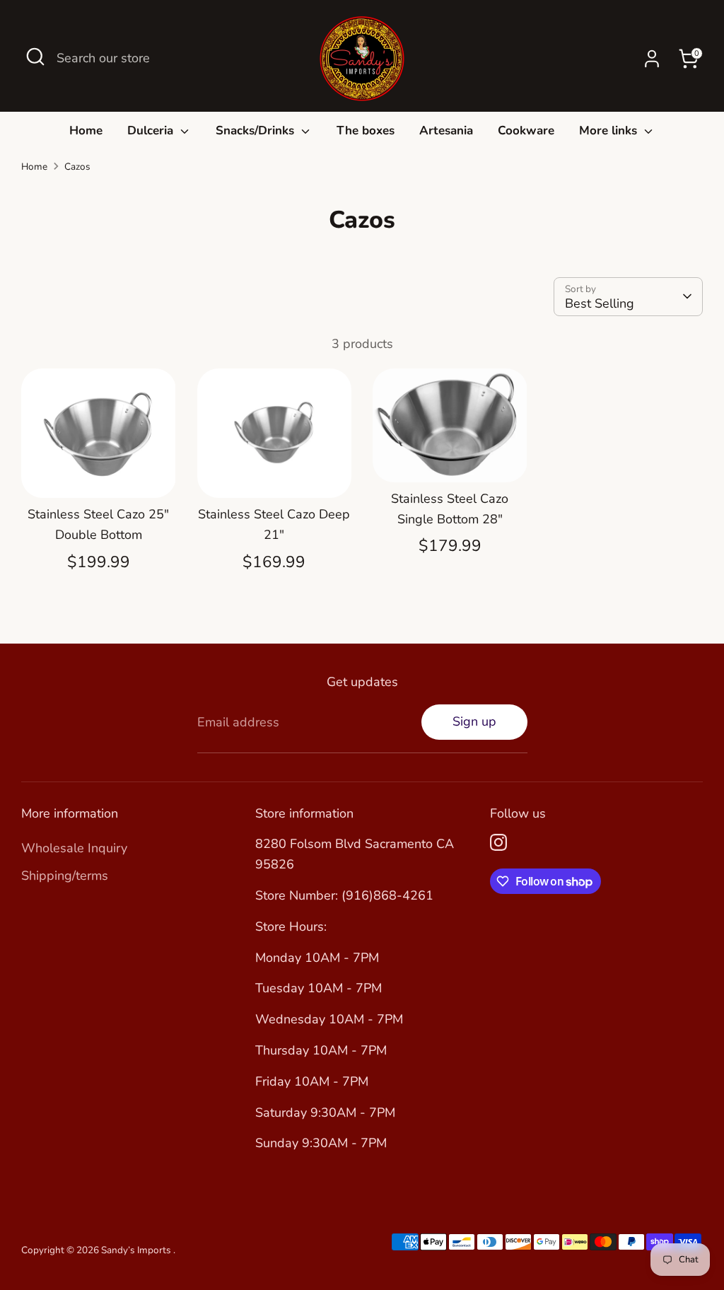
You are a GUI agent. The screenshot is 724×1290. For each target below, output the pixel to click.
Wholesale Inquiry (74, 847)
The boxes (366, 130)
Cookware (526, 130)
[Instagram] (498, 842)
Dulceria (152, 130)
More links (610, 130)
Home (86, 130)
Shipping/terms (64, 875)
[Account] (652, 59)
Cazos (77, 166)
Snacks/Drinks (257, 130)
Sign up (474, 721)
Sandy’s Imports (137, 1250)
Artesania (446, 130)
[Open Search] (35, 56)
